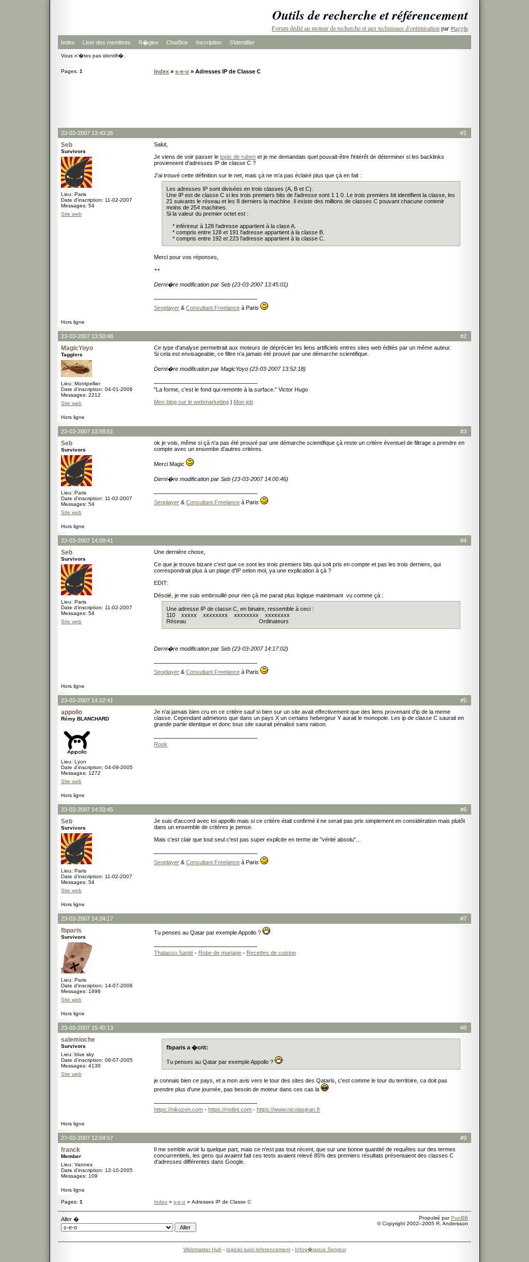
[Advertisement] (264, 101)
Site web (71, 214)
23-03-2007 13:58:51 (87, 431)
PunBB (459, 1218)
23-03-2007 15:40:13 (87, 1028)
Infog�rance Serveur (320, 1249)
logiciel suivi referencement (258, 1249)
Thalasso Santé (173, 953)
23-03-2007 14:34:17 (87, 918)
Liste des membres (107, 42)
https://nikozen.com (178, 1109)
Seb (66, 144)
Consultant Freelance (213, 308)
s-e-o (182, 71)
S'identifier (242, 42)
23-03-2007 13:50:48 (87, 336)
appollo (71, 712)
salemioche (78, 1039)
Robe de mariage (219, 953)
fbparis (71, 930)
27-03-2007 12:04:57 (87, 1138)
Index (68, 42)
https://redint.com (230, 1109)
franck (70, 1149)
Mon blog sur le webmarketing (191, 402)
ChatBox (177, 42)
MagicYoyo (77, 348)
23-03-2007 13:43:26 (87, 133)
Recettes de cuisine (271, 953)
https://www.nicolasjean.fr (288, 1109)
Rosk (160, 744)
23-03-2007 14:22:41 (87, 700)
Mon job (243, 402)
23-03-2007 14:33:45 (87, 809)
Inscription (209, 42)
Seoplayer (166, 308)
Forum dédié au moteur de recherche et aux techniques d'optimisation (356, 28)
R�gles (148, 42)
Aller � (70, 1219)
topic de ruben (238, 157)
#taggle (459, 28)
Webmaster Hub (202, 1249)
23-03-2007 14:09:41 (87, 540)
